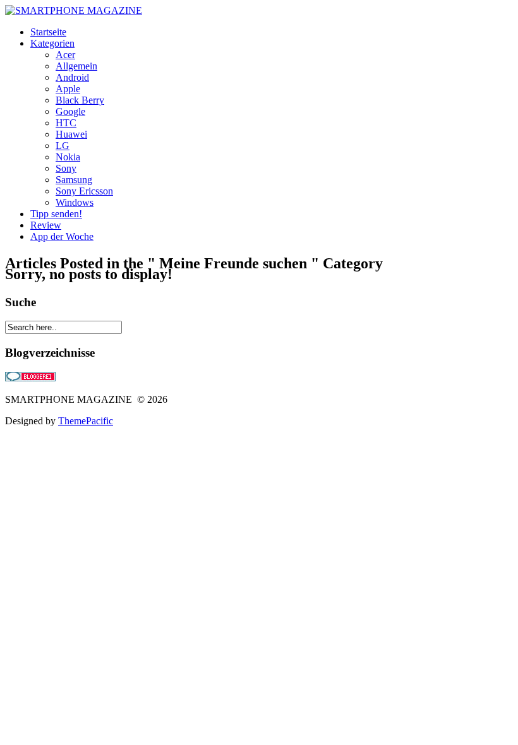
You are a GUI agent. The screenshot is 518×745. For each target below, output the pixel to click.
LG (62, 145)
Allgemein (76, 66)
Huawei (71, 134)
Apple (68, 88)
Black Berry (80, 100)
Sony (66, 168)
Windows (74, 202)
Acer (65, 54)
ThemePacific (85, 420)
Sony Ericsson (84, 191)
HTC (66, 122)
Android (72, 77)
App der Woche (61, 236)
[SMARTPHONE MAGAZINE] (73, 10)
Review (45, 225)
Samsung (74, 179)
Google (70, 111)
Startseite (48, 32)
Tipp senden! (56, 213)
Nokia (68, 157)
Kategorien (52, 43)
